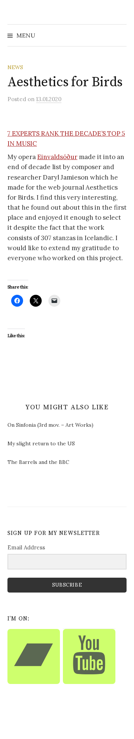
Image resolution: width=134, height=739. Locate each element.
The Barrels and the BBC (38, 462)
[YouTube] (89, 656)
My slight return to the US (41, 443)
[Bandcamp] (33, 656)
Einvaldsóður (57, 157)
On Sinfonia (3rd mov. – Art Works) (50, 425)
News (15, 67)
